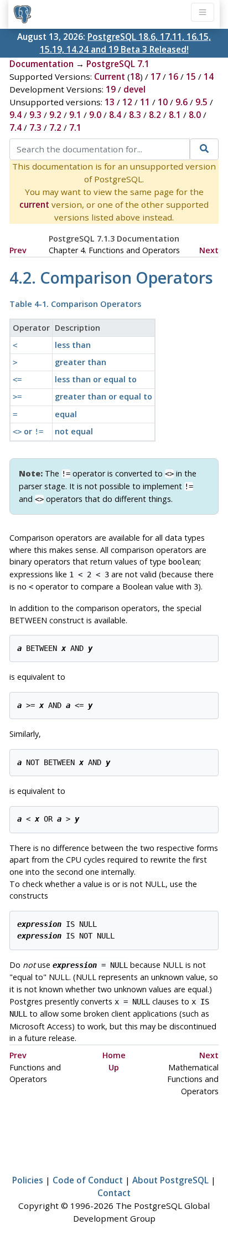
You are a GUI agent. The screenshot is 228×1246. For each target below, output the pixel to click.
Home (114, 1055)
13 (110, 101)
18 (135, 76)
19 (111, 89)
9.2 (55, 114)
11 (145, 101)
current (34, 204)
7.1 (75, 127)
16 (173, 76)
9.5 (201, 101)
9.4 (15, 114)
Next (209, 250)
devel (134, 89)
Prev (18, 250)
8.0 (195, 114)
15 (191, 76)
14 (209, 76)
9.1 (75, 114)
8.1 (175, 114)
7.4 (15, 127)
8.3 (135, 114)
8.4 (115, 114)
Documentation (41, 63)
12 (127, 101)
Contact (114, 1192)
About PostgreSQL (170, 1180)
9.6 (181, 101)
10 (163, 101)
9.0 (95, 114)
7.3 (35, 127)
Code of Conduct (88, 1180)
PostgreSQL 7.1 (117, 63)
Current (109, 76)
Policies (27, 1180)
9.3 (35, 114)
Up (113, 1067)
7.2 (55, 127)
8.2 (155, 114)
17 (155, 76)
